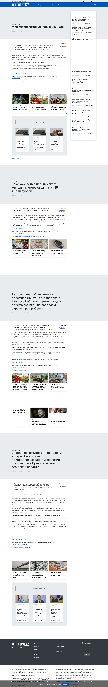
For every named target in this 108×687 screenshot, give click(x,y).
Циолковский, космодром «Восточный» (34, 236)
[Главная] (20, 4)
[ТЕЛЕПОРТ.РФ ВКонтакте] (87, 1)
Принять (65, 684)
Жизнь (14, 81)
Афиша (60, 5)
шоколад (20, 81)
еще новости (83, 137)
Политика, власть (17, 370)
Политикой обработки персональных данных (50, 684)
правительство (28, 547)
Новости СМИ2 (16, 158)
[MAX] (60, 46)
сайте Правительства (45, 679)
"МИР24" (53, 57)
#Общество (19, 149)
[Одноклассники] (64, 46)
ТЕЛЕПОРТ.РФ (16, 78)
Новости (33, 5)
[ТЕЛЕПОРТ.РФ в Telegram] (85, 1)
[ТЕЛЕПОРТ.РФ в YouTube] (96, 1)
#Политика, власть (21, 620)
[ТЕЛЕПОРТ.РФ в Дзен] (91, 1)
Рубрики (40, 5)
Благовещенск (28, 370)
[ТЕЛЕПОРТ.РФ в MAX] (83, 1)
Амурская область (50, 5)
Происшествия (16, 236)
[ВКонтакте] (62, 46)
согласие (26, 681)
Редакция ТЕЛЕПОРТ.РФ (19, 73)
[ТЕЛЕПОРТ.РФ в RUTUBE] (93, 1)
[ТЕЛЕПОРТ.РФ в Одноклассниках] (89, 1)
